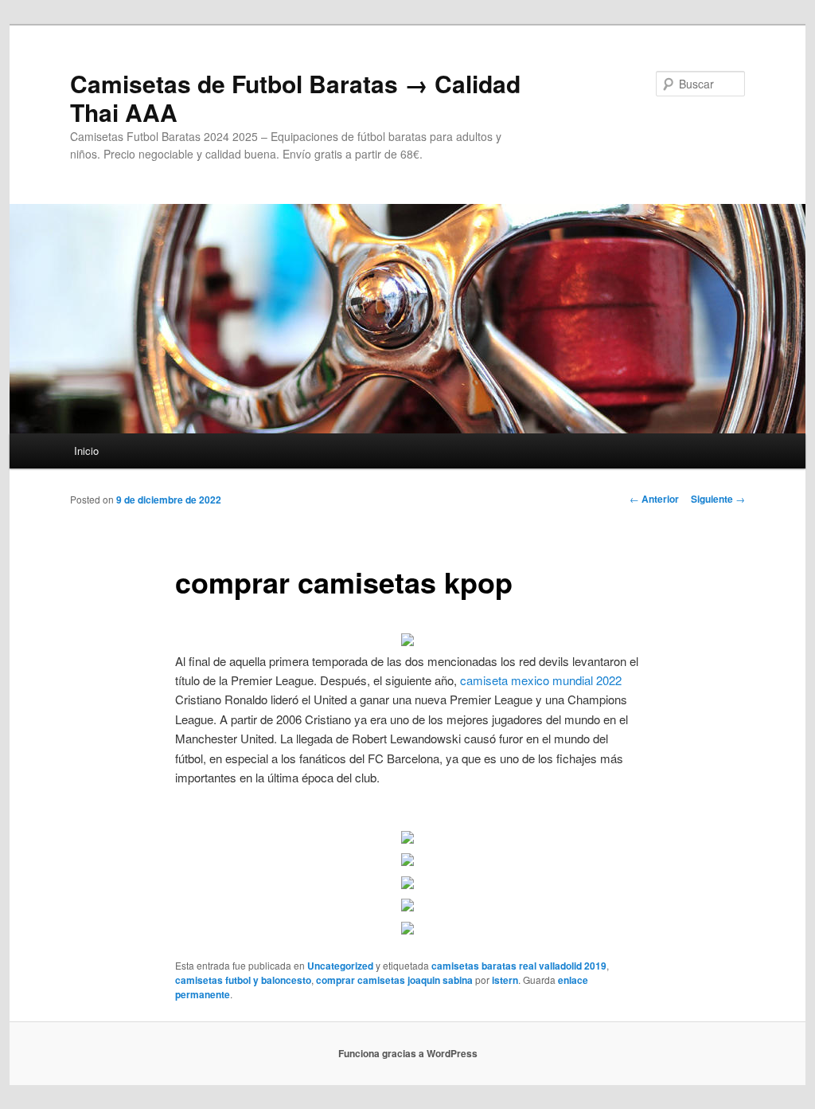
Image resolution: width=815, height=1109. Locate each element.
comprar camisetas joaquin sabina (394, 980)
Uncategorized (340, 965)
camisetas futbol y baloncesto (243, 980)
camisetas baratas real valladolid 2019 (518, 965)
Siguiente (718, 499)
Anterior (654, 499)
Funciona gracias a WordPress (408, 1053)
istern (505, 980)
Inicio (86, 450)
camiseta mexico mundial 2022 (541, 680)
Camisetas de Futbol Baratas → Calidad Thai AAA (295, 97)
